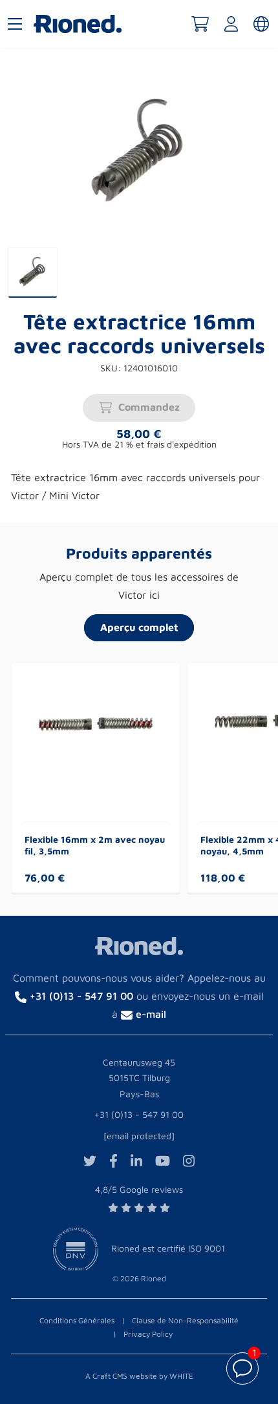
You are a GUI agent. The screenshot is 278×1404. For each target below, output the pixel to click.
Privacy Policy (148, 1334)
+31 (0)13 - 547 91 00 (139, 1114)
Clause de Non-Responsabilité (185, 1320)
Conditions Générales (76, 1320)
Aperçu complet (139, 627)
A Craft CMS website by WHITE (139, 1376)
